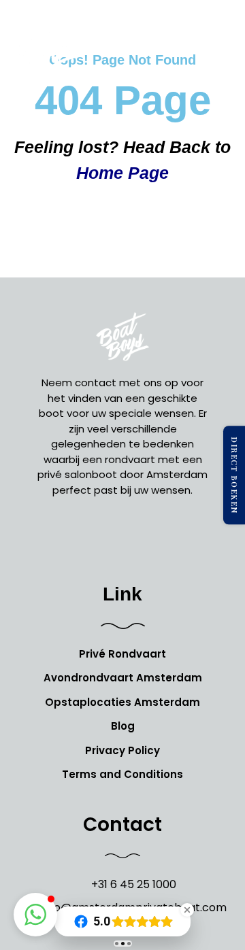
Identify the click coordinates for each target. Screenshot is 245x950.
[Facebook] (91, 538)
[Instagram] (122, 538)
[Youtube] (153, 538)
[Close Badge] (187, 910)
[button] (220, 48)
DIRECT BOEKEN (234, 475)
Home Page (122, 172)
